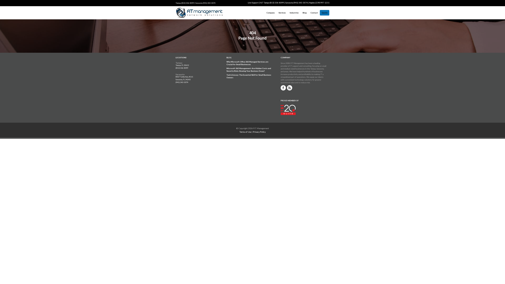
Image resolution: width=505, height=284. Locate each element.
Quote (324, 13)
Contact (314, 13)
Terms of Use (245, 132)
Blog (305, 13)
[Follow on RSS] (289, 87)
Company (270, 13)
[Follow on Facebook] (283, 87)
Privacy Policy (259, 132)
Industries (294, 13)
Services (282, 13)
